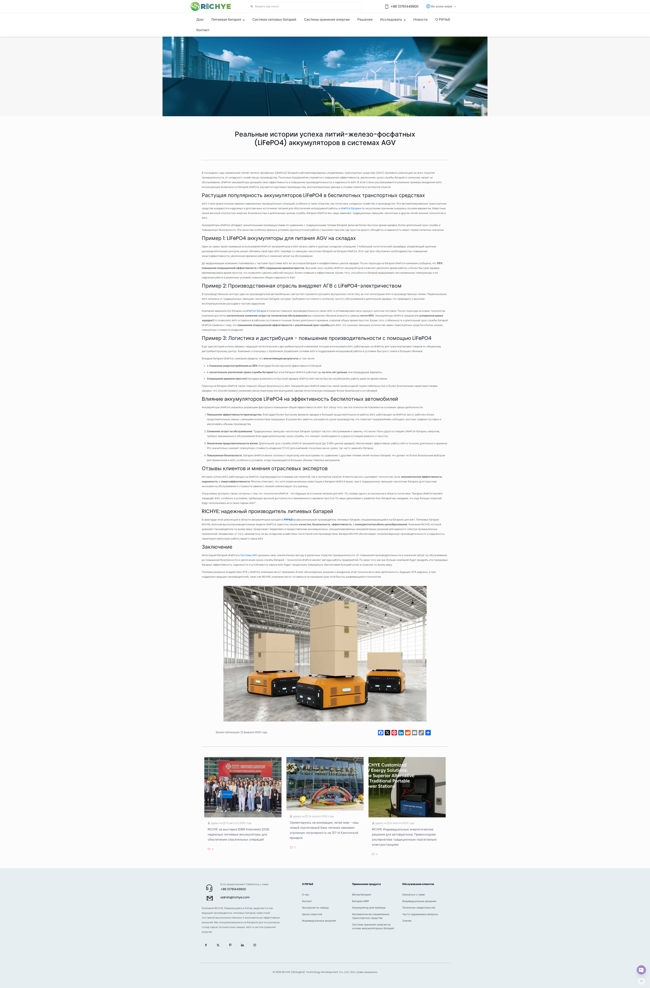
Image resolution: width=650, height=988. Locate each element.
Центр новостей (312, 914)
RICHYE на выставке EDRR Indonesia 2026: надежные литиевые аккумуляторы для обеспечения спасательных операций (239, 834)
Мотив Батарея (361, 894)
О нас (305, 894)
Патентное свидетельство (418, 907)
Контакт (307, 901)
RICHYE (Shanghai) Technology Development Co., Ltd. (315, 972)
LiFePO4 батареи (351, 208)
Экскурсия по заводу (315, 907)
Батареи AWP (360, 901)
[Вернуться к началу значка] (641, 981)
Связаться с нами (413, 894)
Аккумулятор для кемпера (369, 907)
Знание (406, 920)
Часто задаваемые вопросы (420, 914)
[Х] (387, 733)
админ (215, 823)
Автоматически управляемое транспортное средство (370, 916)
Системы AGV (249, 555)
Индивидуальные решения (319, 920)
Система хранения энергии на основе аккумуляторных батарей (373, 926)
